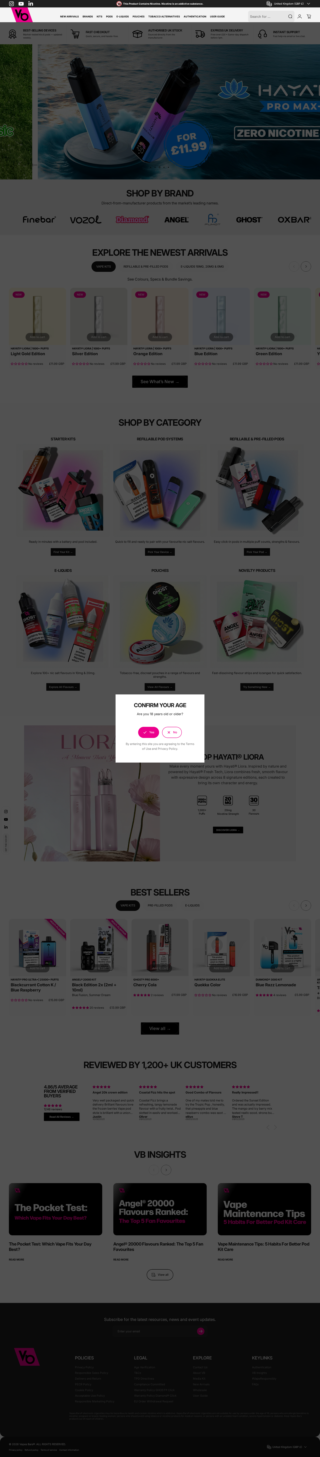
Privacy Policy (167, 749)
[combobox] (289, 3)
